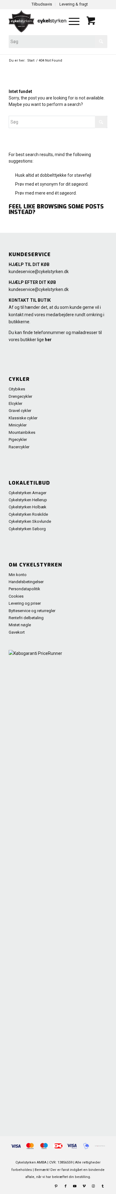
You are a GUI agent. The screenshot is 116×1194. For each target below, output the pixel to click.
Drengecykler (20, 396)
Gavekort (17, 632)
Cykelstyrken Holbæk (27, 507)
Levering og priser (25, 603)
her (48, 339)
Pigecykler (18, 439)
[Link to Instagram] (93, 1186)
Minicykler (18, 425)
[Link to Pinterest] (56, 1186)
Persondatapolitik (24, 589)
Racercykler (19, 447)
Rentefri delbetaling (26, 617)
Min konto (18, 574)
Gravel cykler (20, 410)
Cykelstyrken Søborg (27, 528)
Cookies (16, 596)
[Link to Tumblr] (102, 1186)
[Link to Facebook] (65, 1186)
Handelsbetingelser (26, 581)
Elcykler (15, 403)
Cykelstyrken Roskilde (28, 514)
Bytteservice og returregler (32, 610)
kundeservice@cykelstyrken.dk (39, 271)
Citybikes (17, 389)
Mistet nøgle (20, 625)
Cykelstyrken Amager (27, 492)
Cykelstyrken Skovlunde (30, 521)
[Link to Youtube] (74, 1186)
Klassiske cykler (23, 418)
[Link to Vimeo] (84, 1186)
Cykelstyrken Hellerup (28, 500)
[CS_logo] (38, 21)
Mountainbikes (22, 432)
